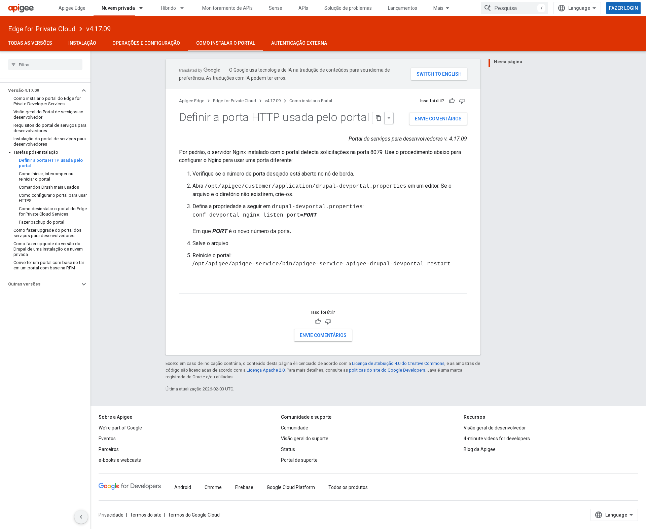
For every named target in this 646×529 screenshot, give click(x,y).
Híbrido (168, 8)
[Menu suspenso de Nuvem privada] (144, 8)
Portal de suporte (299, 460)
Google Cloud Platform (291, 487)
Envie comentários (438, 118)
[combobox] (514, 8)
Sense (275, 8)
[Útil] (452, 101)
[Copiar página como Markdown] (378, 118)
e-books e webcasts (120, 460)
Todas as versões (30, 43)
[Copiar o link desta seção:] (185, 288)
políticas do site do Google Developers (387, 370)
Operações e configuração (146, 43)
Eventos (107, 438)
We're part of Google (120, 427)
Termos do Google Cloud (194, 515)
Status (288, 449)
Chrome (213, 487)
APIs (303, 8)
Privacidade (111, 515)
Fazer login (623, 8)
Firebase (244, 487)
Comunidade (294, 427)
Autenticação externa (299, 43)
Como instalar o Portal (225, 43)
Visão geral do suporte (304, 438)
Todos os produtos (348, 487)
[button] (40, 90)
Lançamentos (402, 8)
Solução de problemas (348, 8)
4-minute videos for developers (497, 438)
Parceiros (109, 449)
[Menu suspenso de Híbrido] (185, 8)
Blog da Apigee (480, 449)
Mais (438, 8)
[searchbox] (45, 64)
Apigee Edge (72, 8)
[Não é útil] (462, 101)
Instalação (82, 43)
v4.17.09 (98, 29)
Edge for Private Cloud (41, 29)
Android (182, 487)
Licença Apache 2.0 (266, 370)
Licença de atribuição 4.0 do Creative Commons (398, 363)
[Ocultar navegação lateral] (81, 517)
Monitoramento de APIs (227, 8)
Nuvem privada (118, 8)
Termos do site (146, 515)
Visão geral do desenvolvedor (495, 427)
